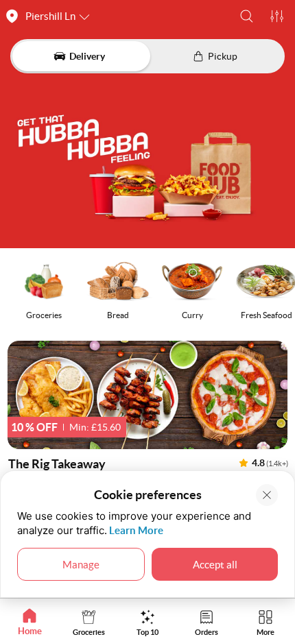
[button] (246, 16)
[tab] (29, 622)
